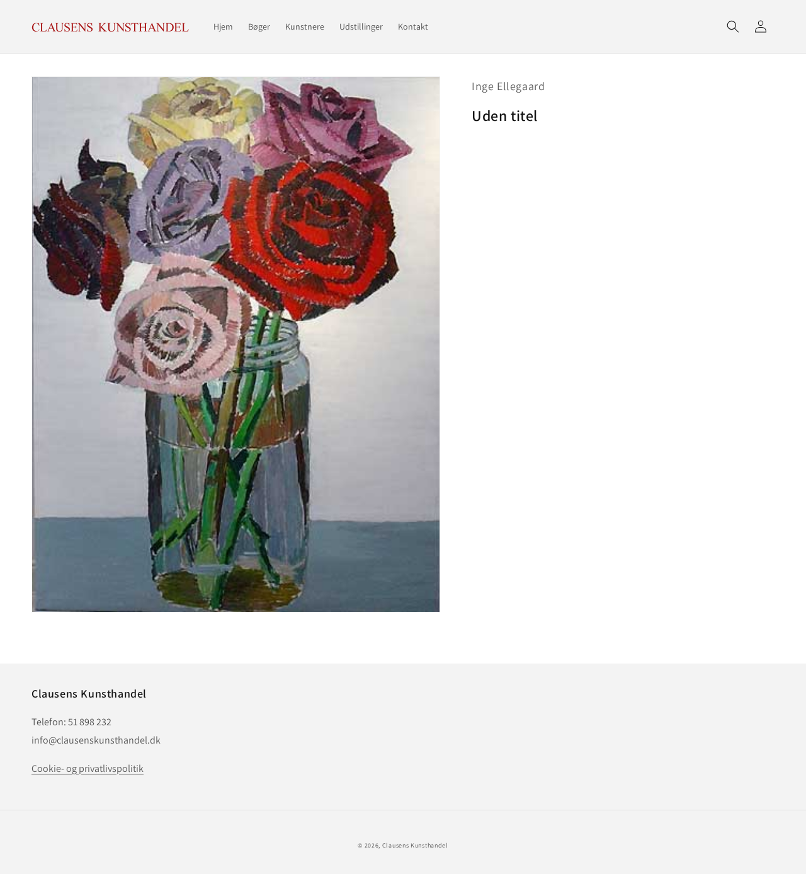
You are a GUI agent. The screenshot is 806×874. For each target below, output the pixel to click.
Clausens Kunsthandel (415, 845)
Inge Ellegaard (508, 86)
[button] (733, 26)
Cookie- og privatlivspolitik (87, 768)
